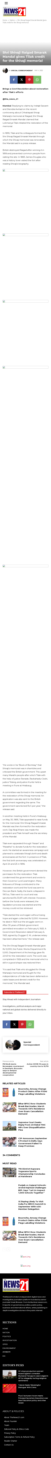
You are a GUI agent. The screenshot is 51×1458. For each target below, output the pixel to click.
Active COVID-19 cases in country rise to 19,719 (37, 1065)
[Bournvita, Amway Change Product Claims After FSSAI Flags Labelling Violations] (9, 1092)
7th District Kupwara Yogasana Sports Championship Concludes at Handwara (31, 1173)
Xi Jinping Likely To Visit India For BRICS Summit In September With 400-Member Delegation (32, 1205)
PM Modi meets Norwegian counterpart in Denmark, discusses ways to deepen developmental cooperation (13, 1069)
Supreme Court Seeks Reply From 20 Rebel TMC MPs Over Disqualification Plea (32, 1126)
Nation (12, 20)
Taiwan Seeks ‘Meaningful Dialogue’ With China (29, 1386)
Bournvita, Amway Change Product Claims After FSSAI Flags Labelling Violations (32, 1091)
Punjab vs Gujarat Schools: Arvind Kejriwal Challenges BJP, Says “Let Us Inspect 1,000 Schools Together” (32, 1189)
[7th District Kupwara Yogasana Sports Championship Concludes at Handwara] (9, 1172)
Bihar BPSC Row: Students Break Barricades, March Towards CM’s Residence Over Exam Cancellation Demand (32, 1108)
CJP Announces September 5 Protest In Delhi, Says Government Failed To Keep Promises (32, 1142)
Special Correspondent (22, 70)
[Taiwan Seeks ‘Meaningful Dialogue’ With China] (9, 1388)
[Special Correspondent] (6, 70)
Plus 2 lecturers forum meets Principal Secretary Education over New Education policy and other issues (33, 1399)
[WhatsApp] (37, 80)
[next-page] (8, 1249)
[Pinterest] (29, 80)
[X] (22, 80)
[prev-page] (4, 1249)
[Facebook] (14, 80)
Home (5, 20)
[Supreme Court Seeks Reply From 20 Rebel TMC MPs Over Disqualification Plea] (9, 1126)
